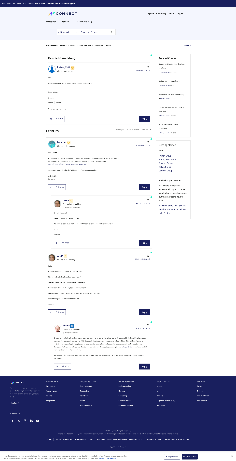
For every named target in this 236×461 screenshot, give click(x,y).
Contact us (15, 403)
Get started (40, 3)
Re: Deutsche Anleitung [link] (102, 45)
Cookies (58, 439)
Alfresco (73, 45)
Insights (49, 396)
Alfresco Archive (85, 45)
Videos (82, 400)
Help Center (164, 213)
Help (171, 13)
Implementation (124, 386)
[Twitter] (19, 421)
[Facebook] (12, 421)
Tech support (202, 400)
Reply (144, 118)
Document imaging (125, 405)
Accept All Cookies (189, 457)
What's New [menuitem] (51, 21)
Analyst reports (51, 391)
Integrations (50, 400)
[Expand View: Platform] (71, 22)
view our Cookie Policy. (107, 458)
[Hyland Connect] (62, 14)
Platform (63, 45)
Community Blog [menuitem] (84, 21)
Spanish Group (166, 163)
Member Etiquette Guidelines (172, 209)
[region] (118, 456)
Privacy (49, 439)
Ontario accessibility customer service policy (145, 439)
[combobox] (97, 32)
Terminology (84, 391)
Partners (160, 396)
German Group (165, 170)
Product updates (86, 405)
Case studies (50, 386)
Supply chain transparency (117, 439)
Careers (159, 386)
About (159, 391)
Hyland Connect (52, 45)
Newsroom (161, 405)
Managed (121, 391)
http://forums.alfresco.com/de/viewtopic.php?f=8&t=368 (69, 164)
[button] (51, 119)
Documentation (203, 396)
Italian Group (165, 167)
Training (200, 391)
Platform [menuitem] (65, 21)
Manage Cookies (172, 457)
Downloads (84, 396)
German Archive (61, 109)
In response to (72, 208)
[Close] (232, 456)
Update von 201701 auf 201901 (170, 81)
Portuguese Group (167, 159)
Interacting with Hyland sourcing (177, 439)
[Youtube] (37, 421)
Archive (58, 102)
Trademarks (100, 439)
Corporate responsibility (166, 400)
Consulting (122, 396)
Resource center (86, 386)
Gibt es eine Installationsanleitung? (172, 94)
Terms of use (67, 439)
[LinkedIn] (31, 421)
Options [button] (186, 45)
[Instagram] (25, 421)
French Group (165, 155)
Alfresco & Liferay (128, 347)
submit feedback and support (61, 3)
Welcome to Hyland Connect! (172, 205)
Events (199, 386)
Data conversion (124, 400)
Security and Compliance (84, 439)
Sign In (181, 13)
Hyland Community (157, 13)
